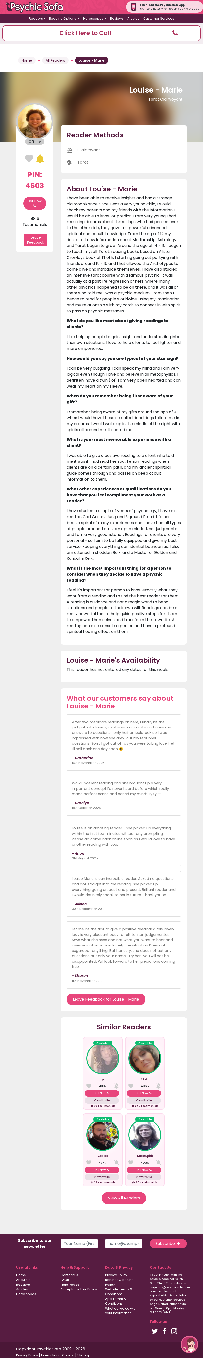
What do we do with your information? (121, 1310)
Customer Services (158, 18)
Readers (23, 1285)
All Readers (55, 60)
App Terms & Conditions (115, 1301)
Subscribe (165, 1243)
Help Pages (70, 1285)
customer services (172, 1300)
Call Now (34, 201)
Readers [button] (36, 18)
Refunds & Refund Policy (119, 1282)
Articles (133, 18)
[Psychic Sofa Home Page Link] (37, 7)
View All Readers (124, 1198)
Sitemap (83, 1355)
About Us (23, 1280)
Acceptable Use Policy (79, 1289)
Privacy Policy (116, 1275)
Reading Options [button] (63, 18)
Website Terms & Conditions (118, 1291)
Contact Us (69, 1275)
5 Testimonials (35, 221)
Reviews (117, 18)
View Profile (102, 1100)
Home (27, 60)
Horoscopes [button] (93, 18)
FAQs (65, 1280)
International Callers (57, 1355)
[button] (101, 33)
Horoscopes (26, 1294)
